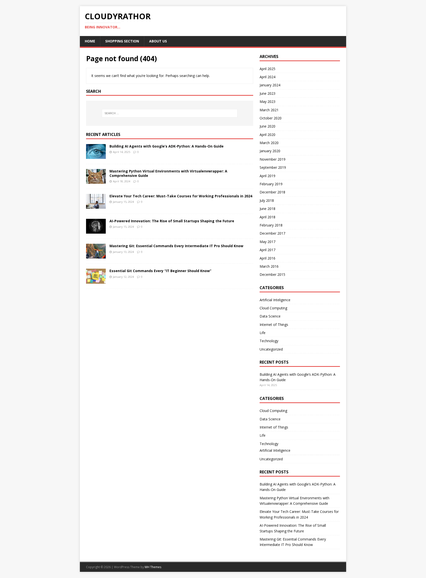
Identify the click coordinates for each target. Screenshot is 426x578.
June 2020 (267, 126)
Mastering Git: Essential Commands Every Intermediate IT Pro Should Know (176, 245)
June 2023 (267, 93)
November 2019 (272, 159)
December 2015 (272, 274)
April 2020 (267, 134)
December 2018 (272, 192)
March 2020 (269, 142)
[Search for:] (169, 113)
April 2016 (267, 258)
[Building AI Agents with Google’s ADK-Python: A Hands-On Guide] (96, 156)
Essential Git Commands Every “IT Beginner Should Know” (160, 270)
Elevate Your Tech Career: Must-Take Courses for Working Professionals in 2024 (180, 196)
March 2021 (269, 110)
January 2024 (270, 85)
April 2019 (267, 175)
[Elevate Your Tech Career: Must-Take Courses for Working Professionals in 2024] (96, 206)
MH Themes (153, 567)
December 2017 (272, 233)
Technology (269, 340)
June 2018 (267, 208)
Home (90, 41)
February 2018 (271, 225)
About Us (158, 41)
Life (263, 332)
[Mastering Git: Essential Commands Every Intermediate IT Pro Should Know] (96, 255)
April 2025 (267, 68)
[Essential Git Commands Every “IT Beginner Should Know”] (96, 280)
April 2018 (267, 217)
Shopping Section (122, 41)
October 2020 (271, 118)
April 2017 (267, 249)
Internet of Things (274, 324)
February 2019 (271, 184)
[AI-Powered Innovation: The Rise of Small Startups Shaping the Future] (96, 230)
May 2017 (267, 241)
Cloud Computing (273, 308)
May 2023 (267, 101)
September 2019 (273, 167)
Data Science (270, 316)
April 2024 (267, 77)
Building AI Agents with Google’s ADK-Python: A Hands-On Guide (166, 146)
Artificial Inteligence (275, 300)
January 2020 (270, 151)
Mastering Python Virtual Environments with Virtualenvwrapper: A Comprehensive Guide (168, 173)
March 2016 (269, 266)
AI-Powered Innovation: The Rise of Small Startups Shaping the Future (171, 221)
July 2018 (267, 200)
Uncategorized (271, 349)
